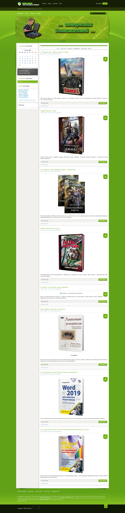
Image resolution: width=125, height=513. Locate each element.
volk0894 (45, 53)
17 (19, 61)
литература (45, 498)
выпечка (100, 496)
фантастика (44, 499)
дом (104, 496)
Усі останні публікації (24, 72)
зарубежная (21, 498)
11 (22, 58)
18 (22, 61)
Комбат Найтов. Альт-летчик (50, 228)
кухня (38, 498)
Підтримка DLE (55, 491)
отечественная (65, 498)
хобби (54, 499)
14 (30, 58)
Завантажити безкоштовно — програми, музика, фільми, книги (28, 4)
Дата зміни (63, 48)
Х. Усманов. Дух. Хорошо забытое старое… (55, 52)
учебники (37, 499)
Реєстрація (99, 3)
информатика (27, 498)
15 (32, 58)
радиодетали (78, 498)
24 (19, 63)
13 (27, 58)
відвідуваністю (77, 48)
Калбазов (28, 496)
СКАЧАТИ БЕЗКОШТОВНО (25, 8)
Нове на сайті (38, 491)
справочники (24, 499)
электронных (60, 499)
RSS (60, 3)
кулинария (33, 498)
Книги (47, 105)
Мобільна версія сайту (24, 73)
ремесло (84, 498)
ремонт (88, 498)
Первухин (56, 496)
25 (22, 63)
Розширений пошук (23, 70)
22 (32, 61)
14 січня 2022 (51, 53)
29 (32, 63)
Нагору (106, 506)
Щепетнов (82, 496)
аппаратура (95, 496)
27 (27, 63)
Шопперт (77, 496)
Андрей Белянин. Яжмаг (48, 111)
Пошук (49, 3)
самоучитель (102, 498)
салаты (97, 498)
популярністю (70, 48)
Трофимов (67, 496)
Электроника (88, 496)
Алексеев (20, 496)
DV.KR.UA (29, 508)
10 (19, 58)
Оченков (51, 496)
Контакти (55, 3)
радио (72, 498)
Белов (24, 496)
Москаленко (35, 496)
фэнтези (50, 499)
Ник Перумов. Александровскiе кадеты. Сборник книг (58, 169)
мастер (52, 498)
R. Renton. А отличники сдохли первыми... (54, 287)
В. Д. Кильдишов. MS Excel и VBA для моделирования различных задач (64, 429)
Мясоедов (46, 496)
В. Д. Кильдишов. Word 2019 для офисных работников (58, 372)
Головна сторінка (21, 491)
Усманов (72, 496)
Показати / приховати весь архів (27, 100)
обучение (56, 498)
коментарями (84, 48)
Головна (44, 3)
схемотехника (31, 499)
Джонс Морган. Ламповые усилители (52, 309)
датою (58, 48)
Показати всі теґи (22, 501)
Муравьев (40, 496)
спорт (19, 499)
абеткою (89, 48)
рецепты (92, 498)
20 (27, 61)
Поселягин (61, 496)
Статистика (47, 491)
